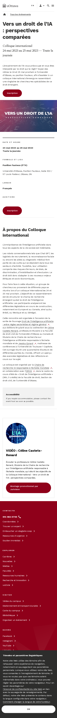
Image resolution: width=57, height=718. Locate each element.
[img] (10, 6)
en (32, 5)
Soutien (11, 540)
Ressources (13, 536)
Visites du (12, 601)
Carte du (11, 610)
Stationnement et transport (20, 606)
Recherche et (14, 580)
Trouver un (12, 526)
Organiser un (15, 620)
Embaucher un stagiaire (17, 531)
